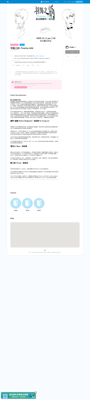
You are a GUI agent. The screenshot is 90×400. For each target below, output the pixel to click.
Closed (72, 52)
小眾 (38, 65)
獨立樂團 (18, 65)
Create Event (79, 1)
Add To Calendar (40, 56)
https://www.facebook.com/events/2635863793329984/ (29, 62)
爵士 (33, 65)
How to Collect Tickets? (20, 87)
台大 (23, 65)
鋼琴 (28, 65)
